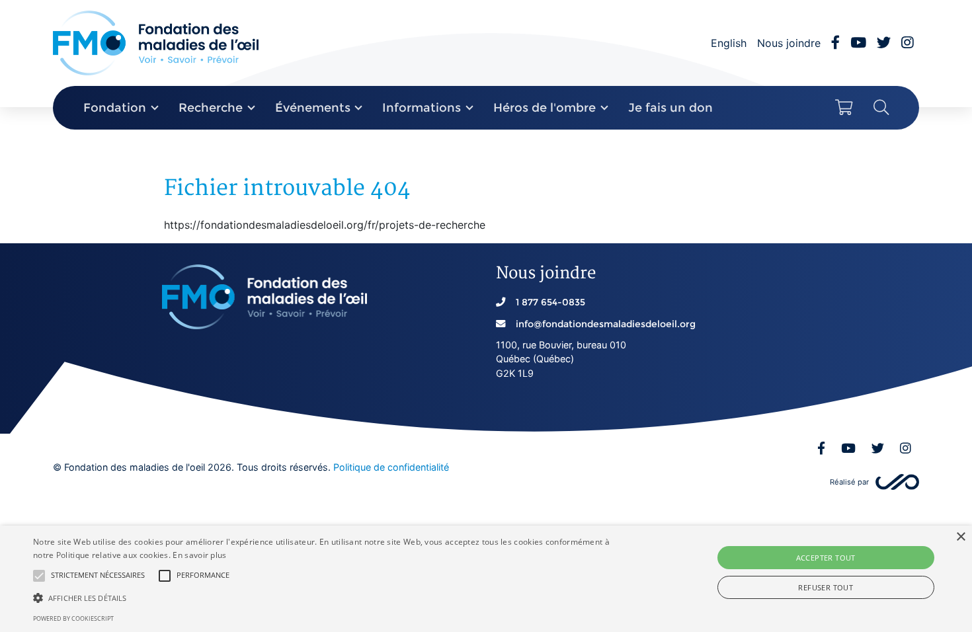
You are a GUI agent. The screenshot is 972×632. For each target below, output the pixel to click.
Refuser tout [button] (825, 587)
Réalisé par (849, 482)
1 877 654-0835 (550, 302)
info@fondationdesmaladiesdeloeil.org (606, 324)
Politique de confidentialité (391, 467)
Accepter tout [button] (826, 558)
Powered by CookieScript (73, 618)
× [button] (960, 537)
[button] (39, 576)
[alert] (486, 579)
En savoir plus (199, 555)
